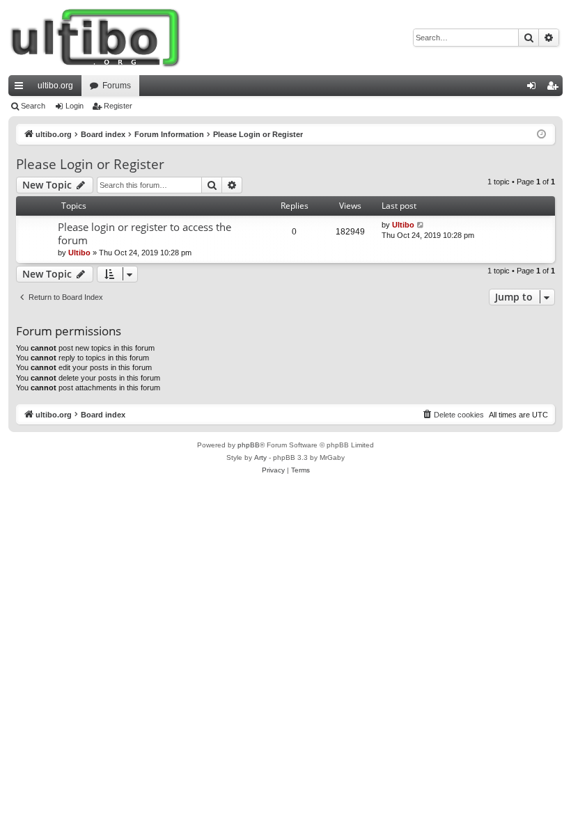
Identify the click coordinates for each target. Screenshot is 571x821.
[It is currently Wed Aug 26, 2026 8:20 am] (541, 135)
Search (33, 106)
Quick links (21, 88)
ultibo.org (55, 85)
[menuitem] (452, 414)
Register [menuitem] (555, 88)
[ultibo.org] (95, 37)
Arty (260, 457)
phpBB (248, 445)
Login (74, 106)
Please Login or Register (90, 164)
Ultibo (79, 252)
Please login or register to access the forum (144, 233)
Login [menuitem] (534, 88)
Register (118, 106)
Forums (116, 85)
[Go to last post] (420, 225)
